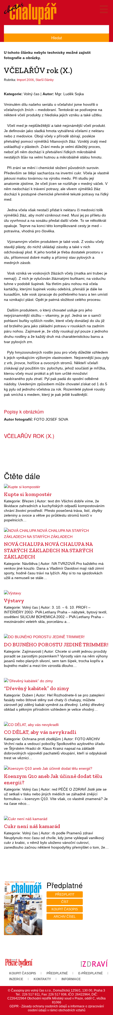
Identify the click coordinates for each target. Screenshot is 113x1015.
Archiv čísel (65, 916)
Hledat (56, 37)
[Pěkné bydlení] (19, 963)
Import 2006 (25, 80)
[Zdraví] (94, 963)
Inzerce (16, 979)
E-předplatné (90, 973)
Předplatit (64, 894)
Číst (64, 902)
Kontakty (42, 979)
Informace (71, 979)
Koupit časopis (65, 909)
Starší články (44, 80)
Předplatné (57, 973)
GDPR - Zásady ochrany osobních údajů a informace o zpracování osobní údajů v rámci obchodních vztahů (56, 1008)
